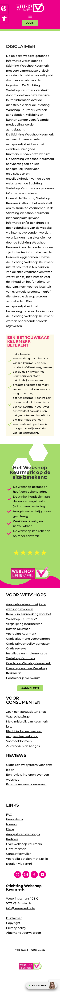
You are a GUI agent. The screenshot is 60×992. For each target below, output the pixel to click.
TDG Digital (21, 950)
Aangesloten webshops (23, 834)
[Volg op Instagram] (25, 874)
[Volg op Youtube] (42, 874)
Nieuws (11, 824)
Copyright (13, 923)
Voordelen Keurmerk (21, 633)
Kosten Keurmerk (19, 629)
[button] (4, 18)
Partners (12, 839)
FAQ (9, 814)
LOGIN (30, 22)
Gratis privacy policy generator (28, 643)
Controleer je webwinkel (23, 678)
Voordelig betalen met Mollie (27, 859)
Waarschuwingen (19, 716)
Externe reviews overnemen (26, 784)
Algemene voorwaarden (23, 933)
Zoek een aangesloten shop (26, 712)
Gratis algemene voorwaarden (28, 638)
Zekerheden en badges (23, 746)
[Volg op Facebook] (34, 874)
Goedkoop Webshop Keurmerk (28, 663)
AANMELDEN (30, 688)
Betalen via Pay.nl (19, 864)
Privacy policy (16, 928)
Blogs (10, 829)
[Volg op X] (17, 874)
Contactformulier (18, 854)
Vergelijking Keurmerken (24, 624)
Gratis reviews (16, 648)
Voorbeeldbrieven (19, 741)
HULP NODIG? (39, 985)
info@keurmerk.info (20, 908)
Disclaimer (14, 918)
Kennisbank (14, 819)
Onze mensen (16, 849)
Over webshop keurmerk (24, 844)
